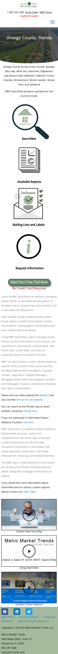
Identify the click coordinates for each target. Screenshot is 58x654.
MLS (46, 395)
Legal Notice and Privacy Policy (33, 621)
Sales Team (25, 487)
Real (22, 395)
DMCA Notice (8, 616)
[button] (29, 514)
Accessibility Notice (29, 616)
